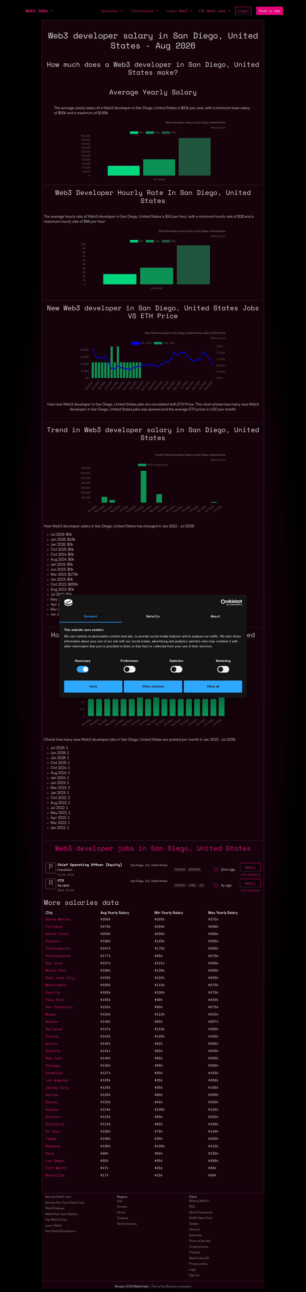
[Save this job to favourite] (216, 869)
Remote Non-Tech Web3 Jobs (65, 1203)
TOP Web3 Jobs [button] (213, 10)
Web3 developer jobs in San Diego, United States (153, 848)
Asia (119, 1201)
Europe (122, 1206)
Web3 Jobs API (199, 1258)
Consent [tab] (90, 616)
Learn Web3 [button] (178, 10)
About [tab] (215, 616)
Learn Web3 (53, 1225)
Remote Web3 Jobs (58, 1197)
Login (243, 10)
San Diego (137, 865)
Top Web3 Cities (56, 1220)
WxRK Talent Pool (200, 1218)
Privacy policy (198, 1264)
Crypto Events (198, 1247)
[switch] (130, 669)
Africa (121, 1212)
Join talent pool (250, 875)
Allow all (213, 686)
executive (180, 869)
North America (127, 1224)
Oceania (122, 1218)
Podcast (194, 1252)
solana (192, 885)
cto (201, 885)
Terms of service (200, 1241)
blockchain (194, 869)
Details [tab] (153, 616)
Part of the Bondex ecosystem (171, 1286)
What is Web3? (199, 1201)
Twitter (193, 1224)
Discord (194, 1229)
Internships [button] (143, 10)
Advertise (195, 1235)
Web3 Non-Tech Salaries (61, 1214)
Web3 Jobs (37, 10)
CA (147, 865)
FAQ (192, 1206)
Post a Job (269, 10)
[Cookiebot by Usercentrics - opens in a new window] (224, 602)
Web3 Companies (201, 1212)
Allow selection (153, 686)
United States (159, 865)
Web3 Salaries (54, 1208)
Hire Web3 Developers (60, 1231)
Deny (93, 686)
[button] (51, 11)
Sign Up (194, 1275)
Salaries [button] (110, 10)
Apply (250, 867)
